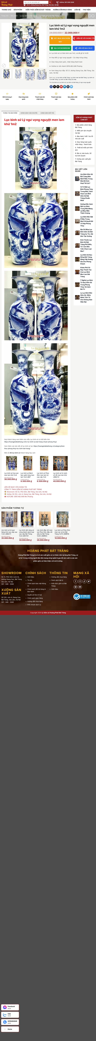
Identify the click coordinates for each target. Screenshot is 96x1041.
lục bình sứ (62, 82)
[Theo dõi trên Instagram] (80, 581)
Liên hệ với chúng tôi (85, 38)
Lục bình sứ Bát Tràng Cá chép (67, 79)
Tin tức (29, 580)
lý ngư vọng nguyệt (84, 82)
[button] (50, 2)
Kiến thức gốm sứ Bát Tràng (38, 10)
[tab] (10, 113)
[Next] (43, 45)
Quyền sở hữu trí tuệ (34, 595)
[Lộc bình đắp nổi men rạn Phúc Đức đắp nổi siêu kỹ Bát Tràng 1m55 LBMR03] (45, 519)
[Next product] (89, 15)
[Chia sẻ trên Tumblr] (68, 86)
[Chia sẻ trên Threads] (57, 86)
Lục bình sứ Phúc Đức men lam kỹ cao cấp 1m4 (43, 475)
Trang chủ (4, 16)
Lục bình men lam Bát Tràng (49, 16)
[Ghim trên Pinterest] (61, 86)
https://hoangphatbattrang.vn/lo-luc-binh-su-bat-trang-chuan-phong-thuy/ (30, 442)
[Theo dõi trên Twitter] (89, 581)
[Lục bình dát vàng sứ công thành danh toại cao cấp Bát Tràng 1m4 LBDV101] (27, 519)
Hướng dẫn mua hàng (62, 10)
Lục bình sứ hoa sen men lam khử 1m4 (11, 474)
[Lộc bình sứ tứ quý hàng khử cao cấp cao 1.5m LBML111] (9, 519)
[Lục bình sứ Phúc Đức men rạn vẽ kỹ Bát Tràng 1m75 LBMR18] (63, 519)
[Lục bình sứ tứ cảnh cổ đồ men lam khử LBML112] (60, 463)
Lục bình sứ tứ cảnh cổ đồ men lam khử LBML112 (60, 475)
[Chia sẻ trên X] (54, 86)
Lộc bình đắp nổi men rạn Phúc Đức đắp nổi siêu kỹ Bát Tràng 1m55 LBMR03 (44, 533)
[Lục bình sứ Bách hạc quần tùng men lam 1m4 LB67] (28, 463)
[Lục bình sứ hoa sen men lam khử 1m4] (11, 463)
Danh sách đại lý (57, 580)
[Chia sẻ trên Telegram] (71, 86)
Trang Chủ (6, 10)
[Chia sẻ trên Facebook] (51, 86)
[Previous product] (92, 15)
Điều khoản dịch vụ (34, 605)
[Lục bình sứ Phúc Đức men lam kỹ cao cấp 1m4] (44, 463)
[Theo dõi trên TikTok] (84, 581)
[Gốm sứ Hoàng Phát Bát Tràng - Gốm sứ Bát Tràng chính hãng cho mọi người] (11, 3)
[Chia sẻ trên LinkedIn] (64, 86)
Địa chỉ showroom (62, 48)
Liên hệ (77, 10)
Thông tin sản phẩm (10, 113)
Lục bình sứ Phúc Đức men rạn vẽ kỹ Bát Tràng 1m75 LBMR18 (62, 532)
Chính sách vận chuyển (29, 113)
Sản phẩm (18, 10)
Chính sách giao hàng (35, 598)
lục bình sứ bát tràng (72, 82)
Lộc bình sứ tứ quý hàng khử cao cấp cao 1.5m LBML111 (9, 532)
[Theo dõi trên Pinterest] (76, 587)
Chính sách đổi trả (47, 113)
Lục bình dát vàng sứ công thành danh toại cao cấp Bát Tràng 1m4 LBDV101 (26, 533)
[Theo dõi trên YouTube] (80, 587)
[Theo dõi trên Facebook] (76, 581)
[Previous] (4, 45)
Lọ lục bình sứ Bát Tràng (28, 16)
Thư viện (86, 10)
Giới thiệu (30, 577)
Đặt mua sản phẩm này (62, 40)
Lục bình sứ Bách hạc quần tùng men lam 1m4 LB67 (27, 475)
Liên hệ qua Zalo (85, 48)
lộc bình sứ (55, 82)
